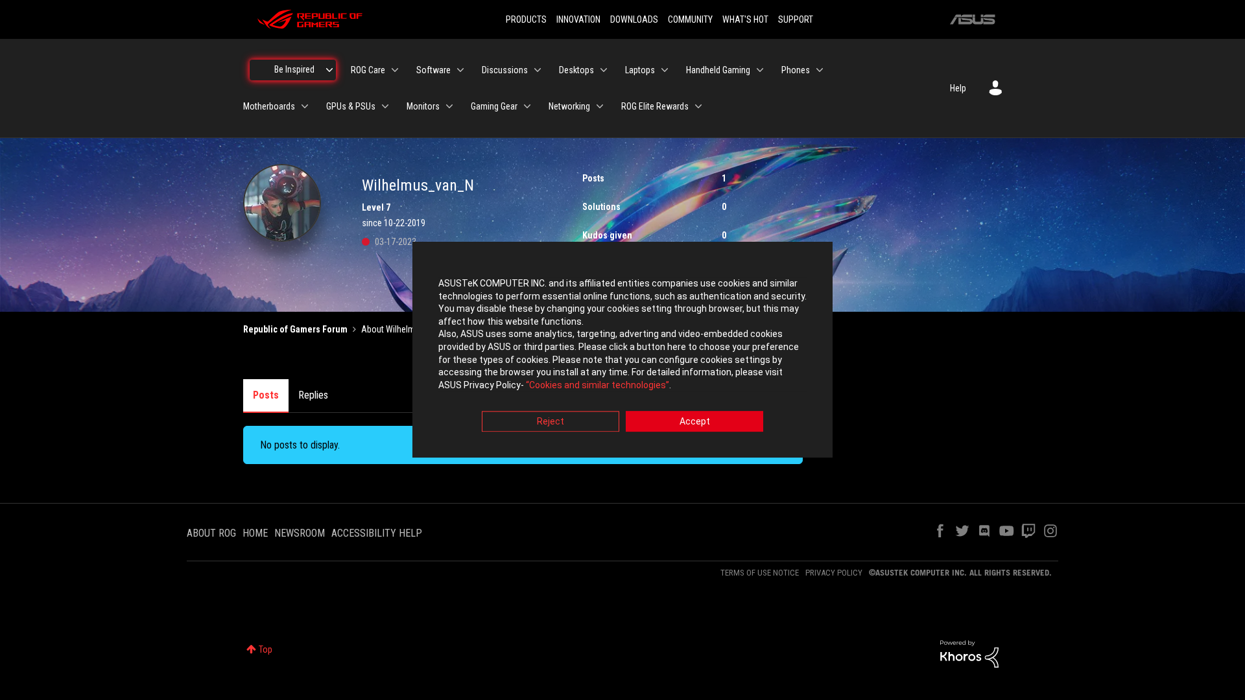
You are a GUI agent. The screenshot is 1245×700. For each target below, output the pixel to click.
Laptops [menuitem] (640, 70)
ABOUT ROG (211, 533)
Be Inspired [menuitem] (294, 69)
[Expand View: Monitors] (449, 106)
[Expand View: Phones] (819, 70)
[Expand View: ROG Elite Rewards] (698, 106)
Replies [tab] (313, 395)
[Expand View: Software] (460, 70)
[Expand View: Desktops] (603, 70)
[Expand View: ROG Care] (394, 70)
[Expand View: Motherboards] (304, 106)
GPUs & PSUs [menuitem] (350, 106)
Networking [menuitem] (569, 106)
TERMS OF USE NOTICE (759, 573)
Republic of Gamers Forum (295, 329)
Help (958, 88)
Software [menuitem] (433, 70)
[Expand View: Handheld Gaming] (759, 70)
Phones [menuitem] (795, 70)
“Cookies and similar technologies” (597, 385)
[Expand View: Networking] (599, 106)
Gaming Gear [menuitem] (494, 106)
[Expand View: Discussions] (537, 70)
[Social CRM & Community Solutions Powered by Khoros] (969, 653)
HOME (255, 533)
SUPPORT (795, 19)
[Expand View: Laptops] (664, 70)
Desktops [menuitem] (576, 70)
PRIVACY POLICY (833, 573)
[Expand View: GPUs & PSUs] (385, 106)
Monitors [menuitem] (423, 106)
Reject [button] (550, 422)
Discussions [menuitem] (505, 70)
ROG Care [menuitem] (368, 70)
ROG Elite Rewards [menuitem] (655, 106)
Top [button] (265, 649)
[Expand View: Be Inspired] (329, 70)
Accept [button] (695, 422)
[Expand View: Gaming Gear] (527, 106)
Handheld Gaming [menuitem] (718, 70)
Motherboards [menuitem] (269, 106)
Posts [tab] (266, 395)
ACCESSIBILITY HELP (376, 533)
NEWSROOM (299, 533)
